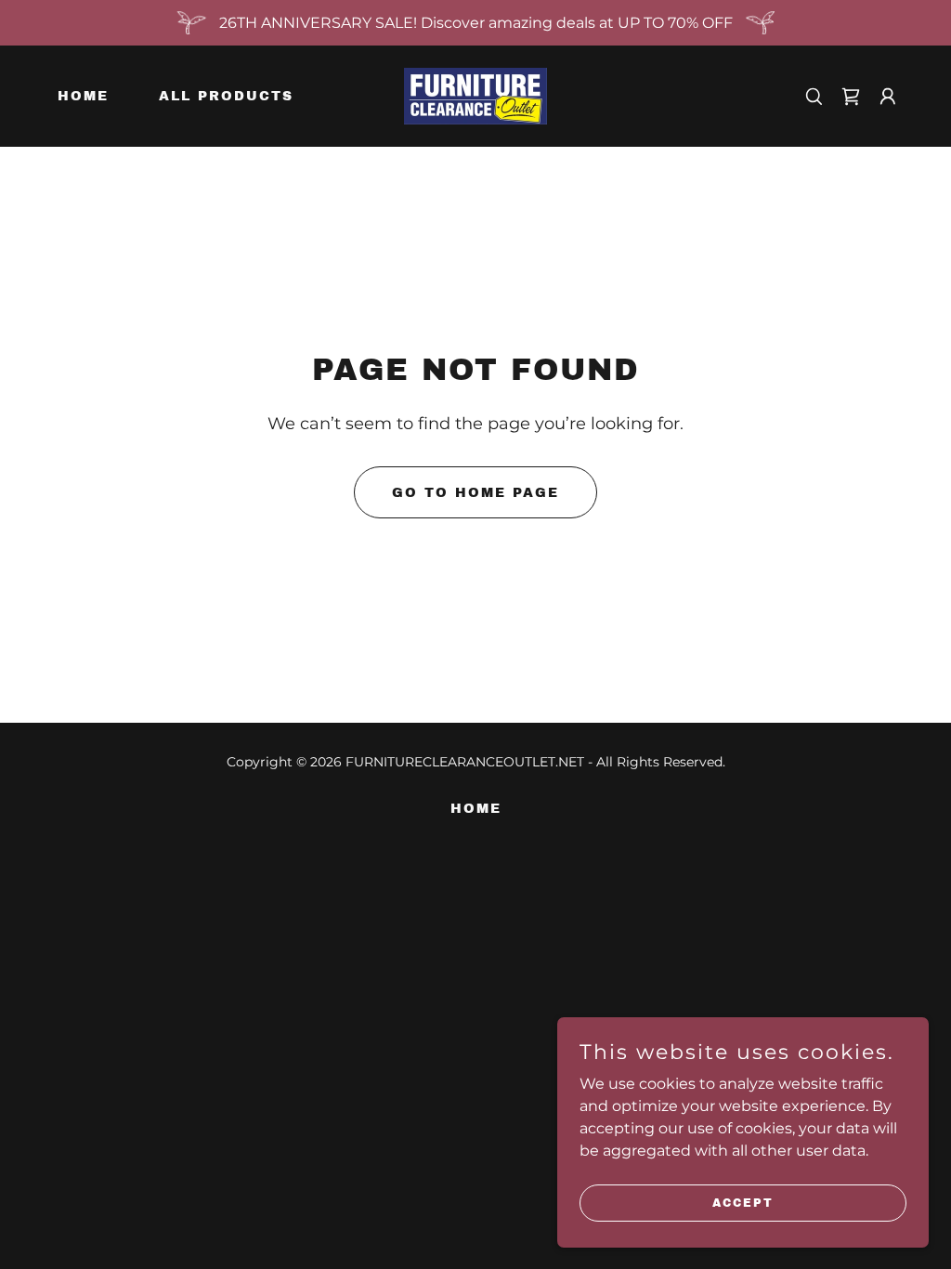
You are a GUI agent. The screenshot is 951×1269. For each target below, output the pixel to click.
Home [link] (83, 96)
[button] (850, 96)
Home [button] (476, 809)
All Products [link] (226, 96)
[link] (475, 95)
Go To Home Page (475, 493)
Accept (743, 1202)
